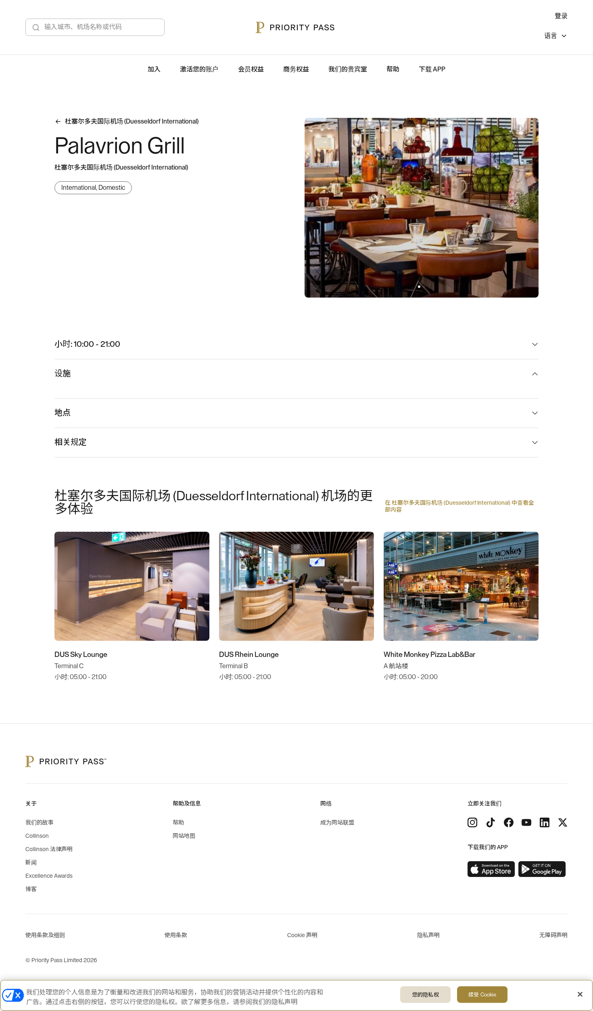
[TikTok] (490, 822)
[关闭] (580, 994)
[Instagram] (472, 822)
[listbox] (556, 37)
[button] (419, 286)
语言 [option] (550, 36)
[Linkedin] (544, 822)
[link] (491, 869)
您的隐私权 (425, 994)
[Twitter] (563, 822)
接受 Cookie (482, 994)
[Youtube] (526, 822)
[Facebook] (509, 822)
